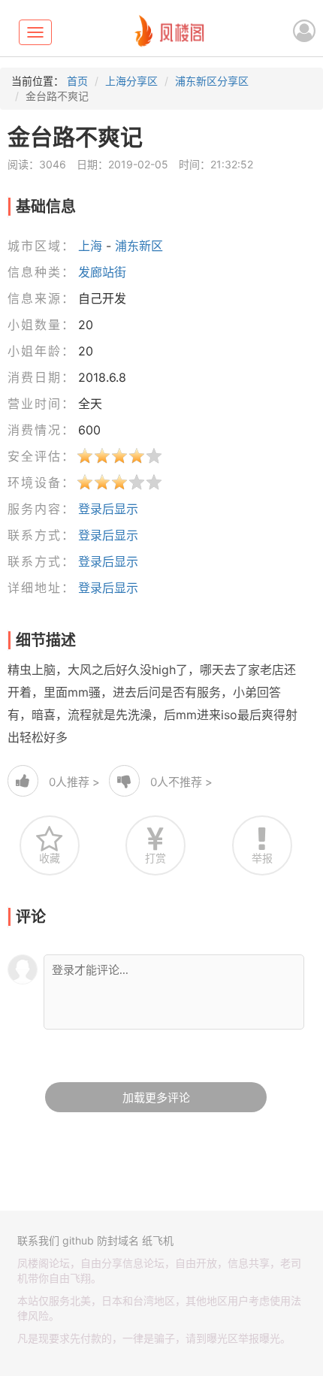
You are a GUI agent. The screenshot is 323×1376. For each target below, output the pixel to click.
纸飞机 (158, 1240)
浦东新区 (139, 245)
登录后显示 (108, 508)
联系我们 (38, 1240)
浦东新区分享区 (212, 80)
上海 (90, 245)
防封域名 (118, 1240)
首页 (77, 80)
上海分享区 (131, 80)
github (78, 1240)
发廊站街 (102, 272)
